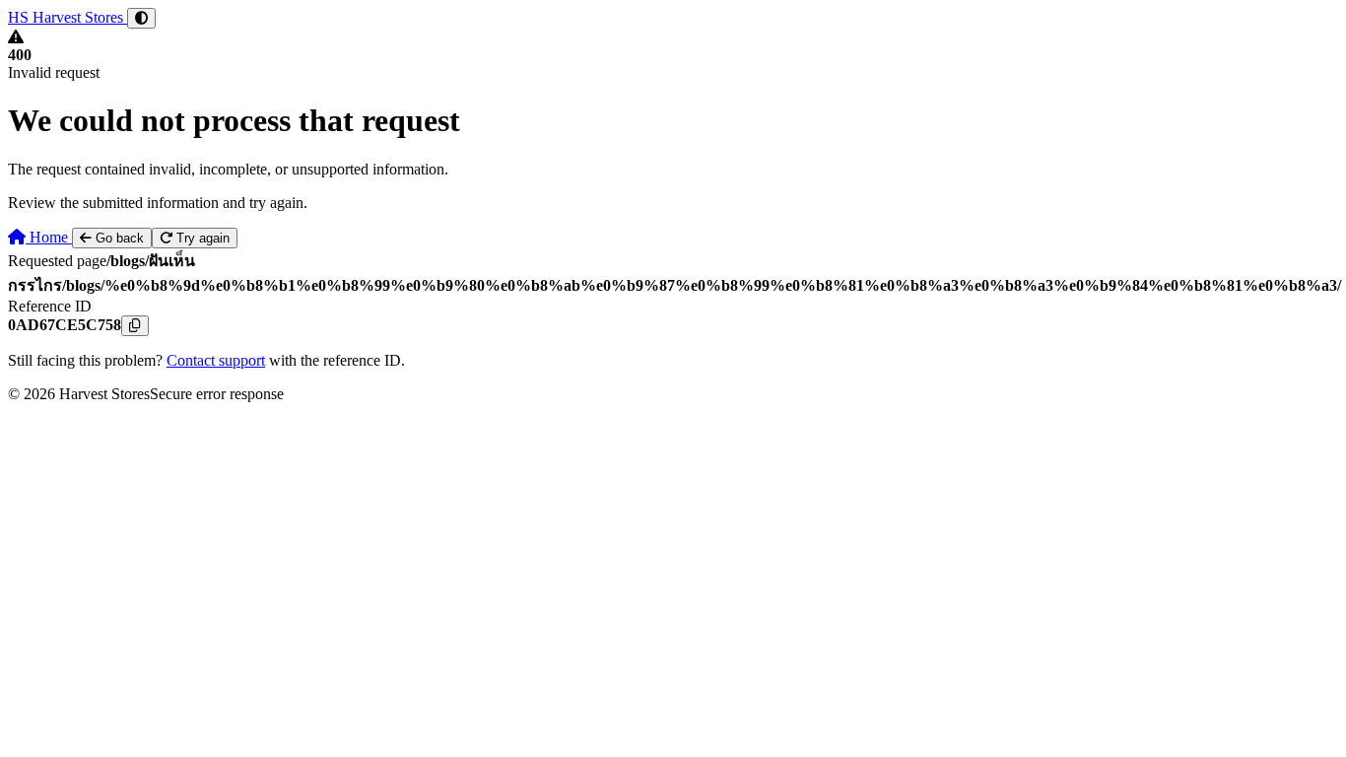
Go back (118, 238)
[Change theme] (141, 18)
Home (49, 237)
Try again (201, 238)
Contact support (216, 360)
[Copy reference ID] (135, 325)
